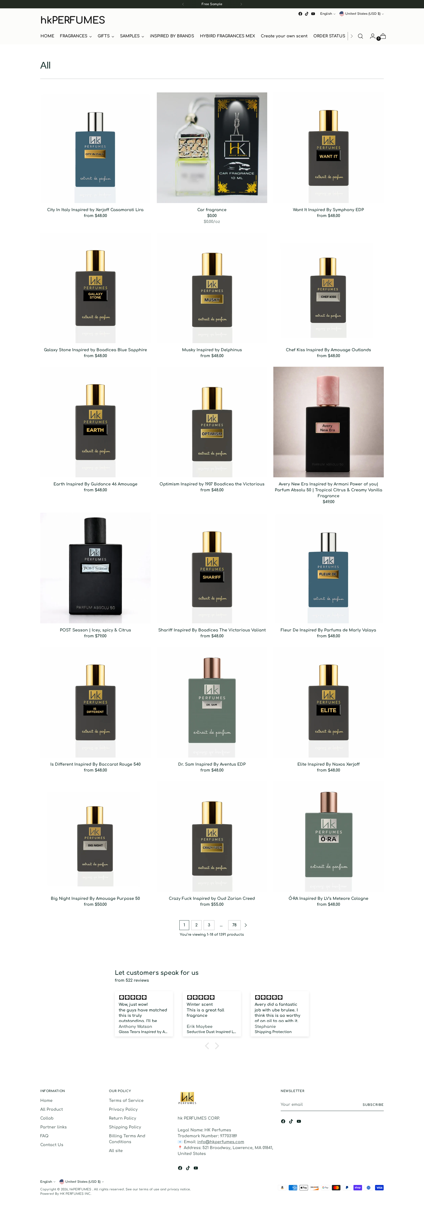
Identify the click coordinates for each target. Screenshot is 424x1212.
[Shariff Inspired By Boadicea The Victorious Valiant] (212, 568)
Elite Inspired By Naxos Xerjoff (328, 764)
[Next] (241, 4)
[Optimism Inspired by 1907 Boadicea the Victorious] (212, 422)
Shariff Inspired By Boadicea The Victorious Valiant (212, 630)
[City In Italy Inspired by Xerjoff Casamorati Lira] (95, 147)
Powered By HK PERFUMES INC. (65, 1194)
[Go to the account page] (371, 36)
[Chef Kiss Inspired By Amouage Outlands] (328, 288)
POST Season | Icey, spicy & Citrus (95, 630)
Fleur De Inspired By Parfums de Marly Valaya (328, 630)
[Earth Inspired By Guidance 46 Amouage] (95, 422)
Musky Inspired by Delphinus (212, 350)
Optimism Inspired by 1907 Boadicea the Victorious (212, 484)
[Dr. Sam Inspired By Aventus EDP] (212, 702)
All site (116, 1151)
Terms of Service (126, 1100)
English (326, 13)
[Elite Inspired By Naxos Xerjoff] (328, 702)
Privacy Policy (123, 1109)
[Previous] (183, 4)
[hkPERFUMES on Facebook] (300, 14)
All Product (51, 1109)
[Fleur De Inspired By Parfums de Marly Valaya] (328, 568)
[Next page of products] (246, 925)
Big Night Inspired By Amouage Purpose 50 (95, 898)
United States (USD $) (362, 13)
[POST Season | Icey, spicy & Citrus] (95, 568)
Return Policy (122, 1118)
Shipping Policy (125, 1127)
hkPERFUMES (80, 1189)
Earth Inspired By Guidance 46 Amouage (95, 484)
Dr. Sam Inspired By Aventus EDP (212, 764)
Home (46, 1100)
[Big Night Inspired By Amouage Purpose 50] (95, 836)
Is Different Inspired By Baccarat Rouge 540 (95, 764)
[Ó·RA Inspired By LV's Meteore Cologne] (328, 836)
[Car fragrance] (212, 147)
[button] (208, 1045)
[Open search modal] (360, 36)
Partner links (53, 1127)
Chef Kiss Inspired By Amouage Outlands (328, 350)
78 (234, 925)
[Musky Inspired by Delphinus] (212, 288)
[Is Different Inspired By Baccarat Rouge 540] (95, 702)
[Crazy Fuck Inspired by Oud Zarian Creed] (212, 836)
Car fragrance (211, 210)
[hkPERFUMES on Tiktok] (307, 14)
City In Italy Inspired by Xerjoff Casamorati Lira (95, 210)
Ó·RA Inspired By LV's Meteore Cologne (328, 898)
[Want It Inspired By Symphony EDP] (328, 147)
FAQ (44, 1136)
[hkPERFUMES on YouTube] (313, 14)
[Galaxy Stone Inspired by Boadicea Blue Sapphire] (95, 288)
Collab (46, 1118)
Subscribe (373, 1105)
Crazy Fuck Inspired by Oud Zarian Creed (212, 898)
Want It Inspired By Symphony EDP (328, 210)
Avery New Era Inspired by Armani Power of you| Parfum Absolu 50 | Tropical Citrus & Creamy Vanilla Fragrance (328, 490)
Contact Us (51, 1145)
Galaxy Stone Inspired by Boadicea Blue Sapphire (95, 350)
